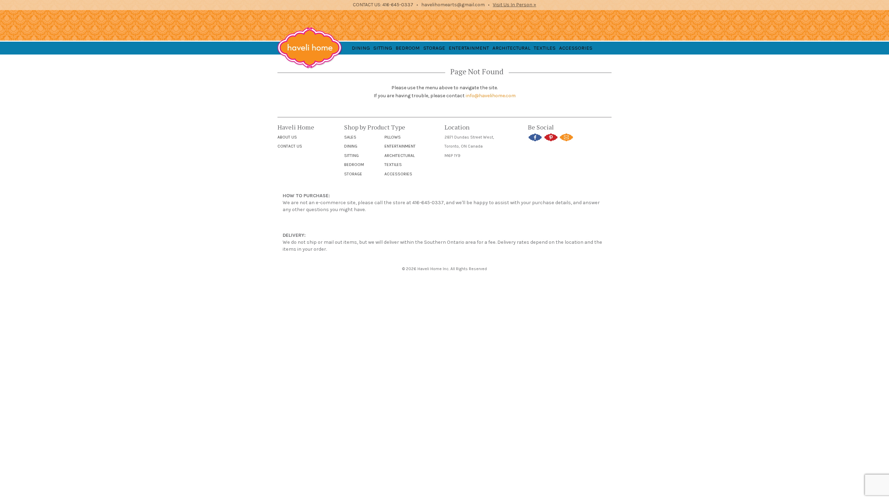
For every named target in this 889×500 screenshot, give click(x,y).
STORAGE (434, 48)
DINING (361, 48)
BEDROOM (408, 48)
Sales (350, 137)
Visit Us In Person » (514, 5)
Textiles (393, 164)
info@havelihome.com (491, 96)
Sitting (351, 155)
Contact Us (289, 146)
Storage (353, 174)
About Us (287, 137)
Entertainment (400, 146)
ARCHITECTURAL (511, 48)
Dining (350, 146)
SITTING (382, 48)
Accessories (398, 174)
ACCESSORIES (575, 48)
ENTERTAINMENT (469, 48)
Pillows (392, 137)
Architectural (399, 155)
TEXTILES (545, 48)
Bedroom (354, 164)
